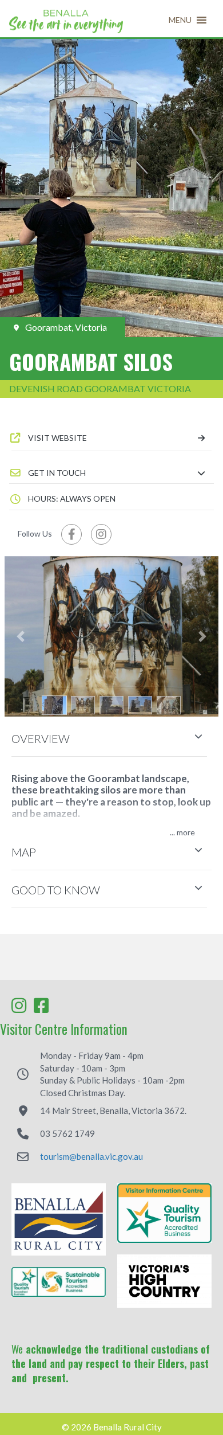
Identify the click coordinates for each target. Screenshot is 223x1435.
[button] (180, 20)
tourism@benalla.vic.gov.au (91, 1156)
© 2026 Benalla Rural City (112, 1427)
